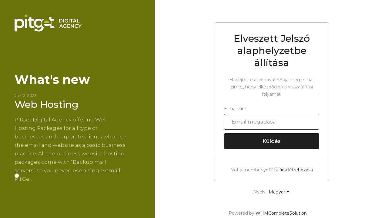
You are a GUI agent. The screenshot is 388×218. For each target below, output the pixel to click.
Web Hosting (47, 104)
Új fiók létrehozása (293, 170)
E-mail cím (235, 108)
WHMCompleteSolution (281, 213)
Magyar (277, 192)
